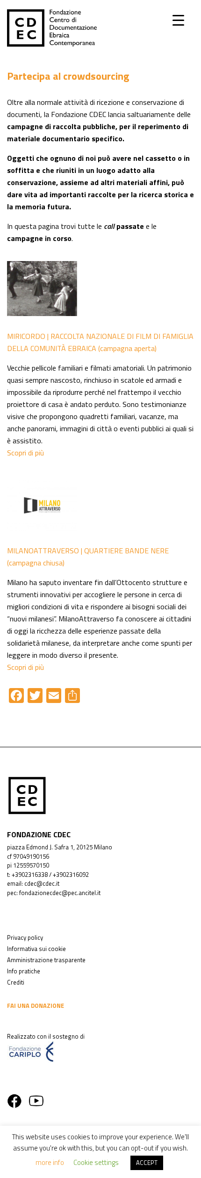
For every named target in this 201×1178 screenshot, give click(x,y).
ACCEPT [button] (147, 1162)
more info (50, 1162)
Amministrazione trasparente (46, 959)
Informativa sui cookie (36, 948)
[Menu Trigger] (178, 20)
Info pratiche (23, 971)
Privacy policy (25, 937)
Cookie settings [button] (96, 1162)
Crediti (15, 982)
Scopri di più (25, 452)
